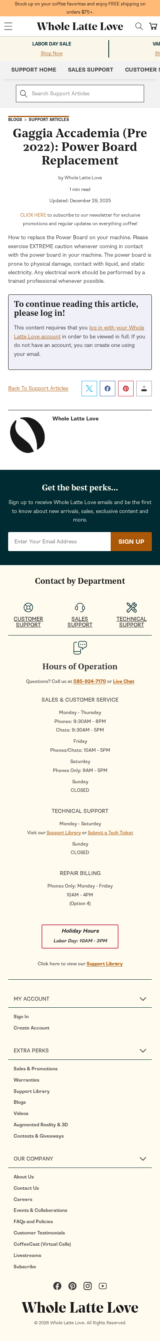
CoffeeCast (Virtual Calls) (42, 1244)
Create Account (31, 1028)
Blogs (20, 1102)
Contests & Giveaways (39, 1136)
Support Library (64, 833)
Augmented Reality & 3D (41, 1125)
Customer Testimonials (39, 1233)
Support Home (33, 70)
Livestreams (27, 1255)
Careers (23, 1199)
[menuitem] (83, 1016)
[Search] (139, 26)
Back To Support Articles (38, 388)
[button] (8, 26)
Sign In (21, 1017)
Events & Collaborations (40, 1210)
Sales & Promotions (35, 1069)
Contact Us (26, 1188)
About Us (24, 1177)
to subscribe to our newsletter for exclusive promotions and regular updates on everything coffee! (80, 219)
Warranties (26, 1080)
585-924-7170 (89, 681)
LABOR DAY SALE (51, 44)
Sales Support (90, 70)
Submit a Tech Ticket (110, 833)
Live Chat (123, 681)
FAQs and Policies (33, 1221)
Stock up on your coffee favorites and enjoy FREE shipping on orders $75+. (80, 8)
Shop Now (52, 53)
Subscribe (25, 1267)
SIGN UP (131, 542)
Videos (21, 1113)
